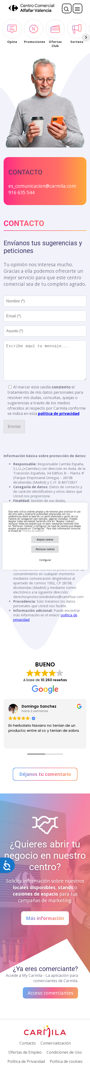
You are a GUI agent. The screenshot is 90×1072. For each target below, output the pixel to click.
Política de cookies (33, 531)
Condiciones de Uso (64, 1052)
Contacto (27, 1043)
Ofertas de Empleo (25, 1052)
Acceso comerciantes (50, 993)
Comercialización (56, 1043)
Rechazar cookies (45, 549)
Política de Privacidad (26, 1061)
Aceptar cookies (45, 539)
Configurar (45, 560)
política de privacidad (58, 413)
